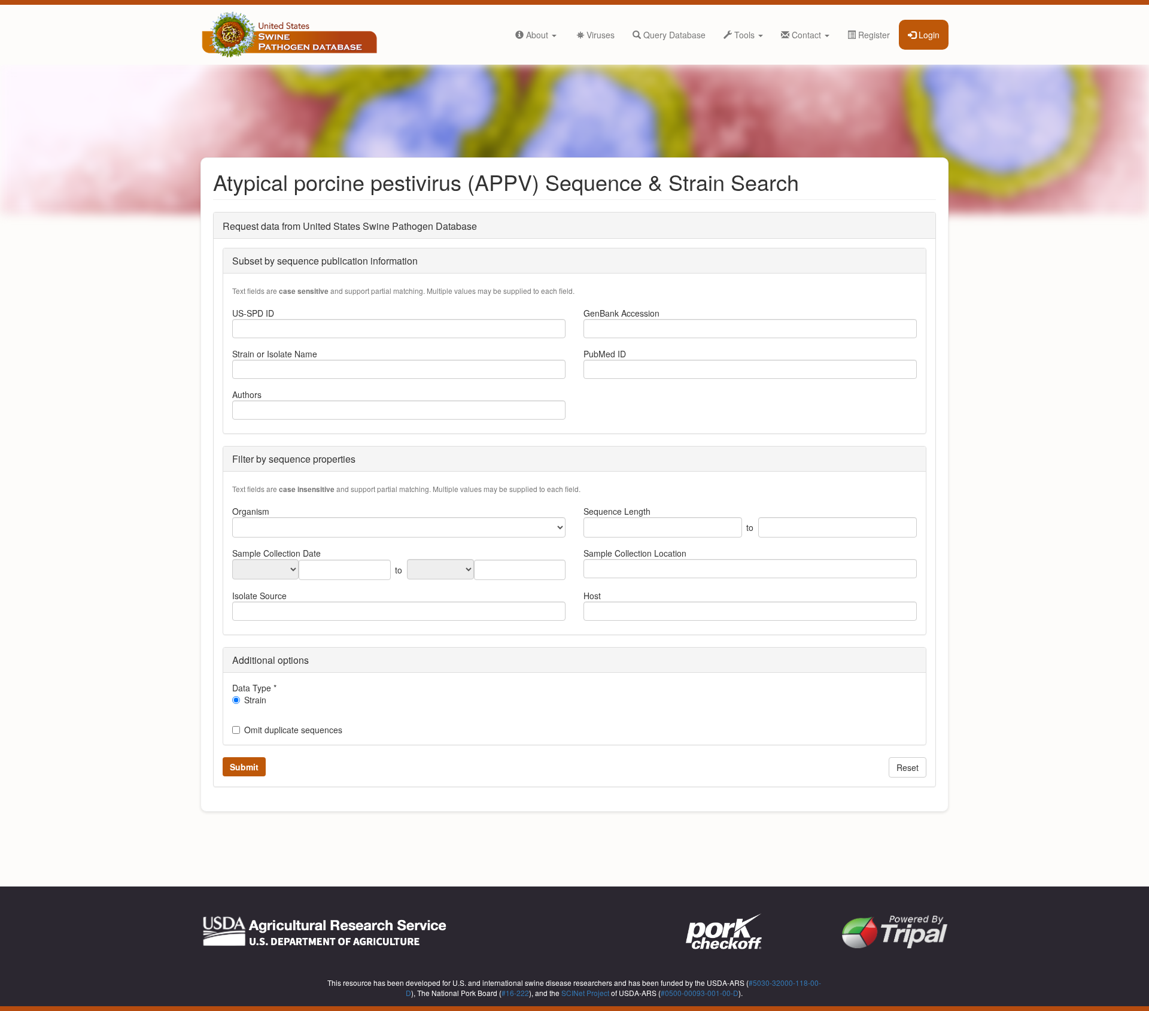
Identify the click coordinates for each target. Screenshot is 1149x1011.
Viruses (595, 35)
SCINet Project (585, 993)
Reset (907, 767)
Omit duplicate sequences (293, 730)
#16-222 (515, 993)
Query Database (673, 35)
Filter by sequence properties (293, 459)
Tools (744, 35)
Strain (255, 700)
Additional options (270, 660)
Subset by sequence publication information (325, 261)
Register (873, 35)
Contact (806, 35)
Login (928, 35)
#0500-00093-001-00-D (699, 993)
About (537, 35)
